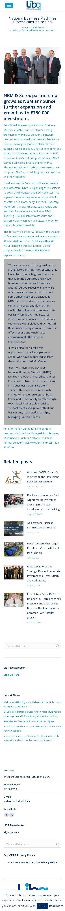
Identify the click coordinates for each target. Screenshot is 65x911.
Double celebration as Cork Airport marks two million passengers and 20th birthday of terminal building (43, 502)
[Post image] (13, 478)
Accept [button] (42, 906)
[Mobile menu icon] (9, 5)
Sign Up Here (11, 674)
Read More (56, 906)
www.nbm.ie (37, 442)
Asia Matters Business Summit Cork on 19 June (41, 525)
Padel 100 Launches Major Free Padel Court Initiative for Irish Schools (44, 548)
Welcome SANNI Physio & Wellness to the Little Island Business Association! (43, 476)
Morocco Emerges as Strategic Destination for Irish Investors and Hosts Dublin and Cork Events (44, 573)
